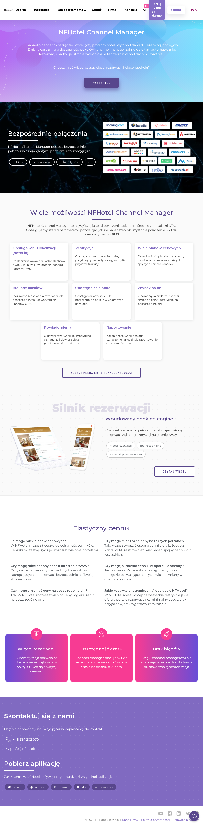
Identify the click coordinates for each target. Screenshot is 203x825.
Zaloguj (176, 10)
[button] (22, 10)
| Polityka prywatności (154, 820)
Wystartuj (101, 82)
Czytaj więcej (175, 471)
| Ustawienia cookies (185, 820)
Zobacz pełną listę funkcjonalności (101, 372)
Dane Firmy (130, 820)
